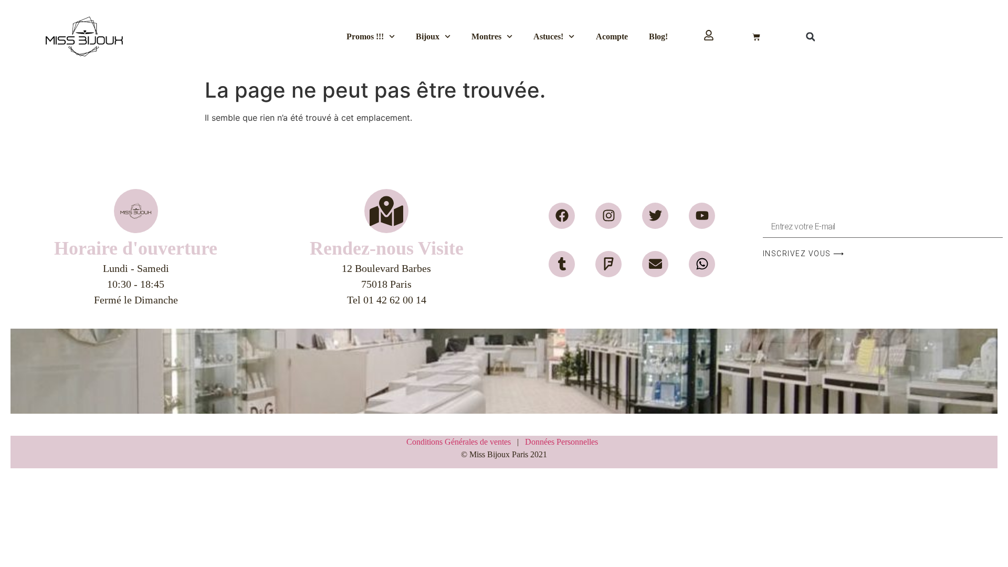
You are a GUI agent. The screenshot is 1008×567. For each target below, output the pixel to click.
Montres (486, 36)
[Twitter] (655, 216)
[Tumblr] (562, 264)
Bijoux (427, 36)
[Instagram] (608, 216)
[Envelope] (655, 264)
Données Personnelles (561, 441)
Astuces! (548, 36)
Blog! (658, 36)
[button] (810, 36)
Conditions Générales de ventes (461, 441)
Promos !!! (365, 36)
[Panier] (756, 37)
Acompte (612, 36)
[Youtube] (702, 216)
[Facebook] (562, 216)
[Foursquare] (608, 264)
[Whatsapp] (702, 264)
